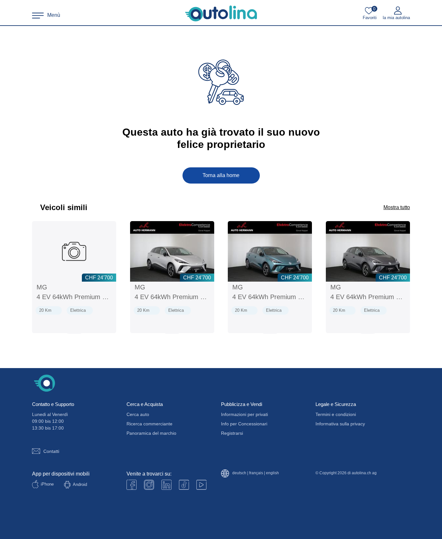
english (272, 473)
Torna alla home (221, 175)
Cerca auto (138, 414)
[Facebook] (132, 485)
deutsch (239, 473)
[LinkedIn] (166, 485)
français (256, 473)
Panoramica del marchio (151, 433)
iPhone (47, 484)
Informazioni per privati (244, 414)
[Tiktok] (184, 485)
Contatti (51, 451)
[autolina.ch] (221, 13)
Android (80, 484)
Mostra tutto (396, 207)
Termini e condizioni (335, 414)
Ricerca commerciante (149, 423)
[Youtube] (149, 485)
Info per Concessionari (244, 423)
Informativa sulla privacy (340, 423)
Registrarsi (232, 433)
